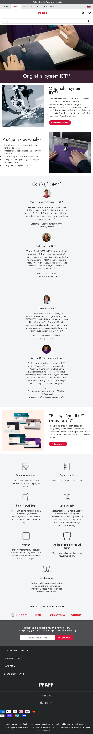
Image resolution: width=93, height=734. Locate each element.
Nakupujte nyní (58, 444)
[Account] (83, 13)
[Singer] (19, 615)
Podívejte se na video (60, 122)
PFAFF (15, 7)
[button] (89, 13)
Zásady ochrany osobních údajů (34, 724)
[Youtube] (52, 703)
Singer (5, 7)
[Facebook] (42, 703)
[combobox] (46, 21)
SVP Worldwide (54, 724)
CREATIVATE (49, 7)
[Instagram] (47, 703)
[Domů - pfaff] (46, 685)
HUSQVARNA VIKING (31, 7)
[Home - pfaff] (43, 13)
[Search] (89, 21)
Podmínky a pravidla (13, 724)
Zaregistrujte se (64, 637)
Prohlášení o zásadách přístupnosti (74, 724)
